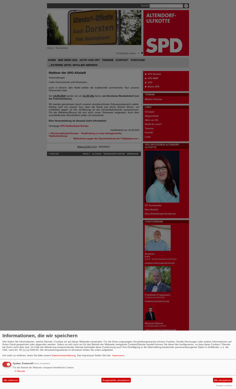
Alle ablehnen (10, 380)
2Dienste (19, 371)
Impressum (118, 355)
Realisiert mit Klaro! (224, 386)
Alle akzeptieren (222, 380)
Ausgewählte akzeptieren (116, 380)
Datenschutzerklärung (64, 355)
